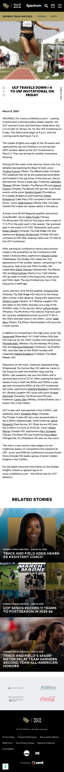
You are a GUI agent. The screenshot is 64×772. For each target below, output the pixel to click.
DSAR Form (7, 743)
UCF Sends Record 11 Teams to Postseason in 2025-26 (30, 610)
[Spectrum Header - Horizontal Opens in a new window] (34, 5)
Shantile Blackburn (38, 389)
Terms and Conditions (49, 737)
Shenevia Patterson (23, 346)
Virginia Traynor (11, 171)
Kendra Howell (33, 192)
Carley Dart (20, 399)
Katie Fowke (33, 217)
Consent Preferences (27, 737)
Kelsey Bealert (10, 230)
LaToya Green (50, 308)
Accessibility (8, 749)
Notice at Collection (46, 743)
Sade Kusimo (25, 202)
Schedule (42, 16)
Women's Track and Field (16, 549)
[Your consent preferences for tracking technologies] (5, 767)
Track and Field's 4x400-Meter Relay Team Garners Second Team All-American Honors (30, 661)
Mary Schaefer (48, 431)
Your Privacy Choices (25, 743)
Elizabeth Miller (29, 413)
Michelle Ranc (10, 343)
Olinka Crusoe (10, 301)
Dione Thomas (24, 269)
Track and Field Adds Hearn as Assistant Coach (31, 555)
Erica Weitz (50, 434)
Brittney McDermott (27, 234)
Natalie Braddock (24, 353)
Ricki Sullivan (19, 273)
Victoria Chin (51, 290)
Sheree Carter (49, 255)
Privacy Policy (8, 737)
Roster (54, 16)
